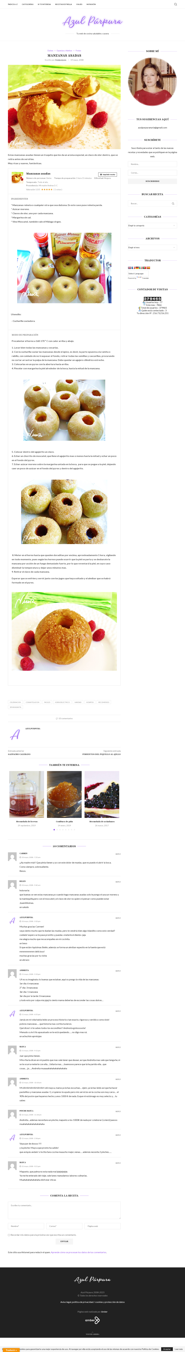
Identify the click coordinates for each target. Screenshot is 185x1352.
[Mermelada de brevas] (26, 794)
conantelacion (32, 702)
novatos (90, 702)
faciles (47, 702)
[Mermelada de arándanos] (102, 794)
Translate (145, 278)
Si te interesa (44, 4)
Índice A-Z (12, 4)
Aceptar (167, 1349)
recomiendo (103, 702)
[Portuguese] (144, 267)
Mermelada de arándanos (102, 821)
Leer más (179, 1349)
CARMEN (23, 853)
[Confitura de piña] (64, 794)
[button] (13, 802)
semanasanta (15, 707)
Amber (104, 1311)
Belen (23, 881)
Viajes (79, 4)
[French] (133, 267)
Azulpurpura (60, 60)
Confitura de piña (64, 821)
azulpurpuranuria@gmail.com (152, 127)
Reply (118, 854)
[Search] (175, 4)
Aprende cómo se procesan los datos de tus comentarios (78, 1252)
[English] (129, 267)
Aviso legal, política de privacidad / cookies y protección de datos (92, 1302)
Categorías (27, 4)
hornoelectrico (62, 702)
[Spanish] (148, 267)
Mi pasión (91, 4)
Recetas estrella (63, 4)
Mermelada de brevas (27, 821)
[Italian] (141, 267)
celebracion (15, 702)
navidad (78, 702)
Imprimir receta (108, 174)
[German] (137, 267)
